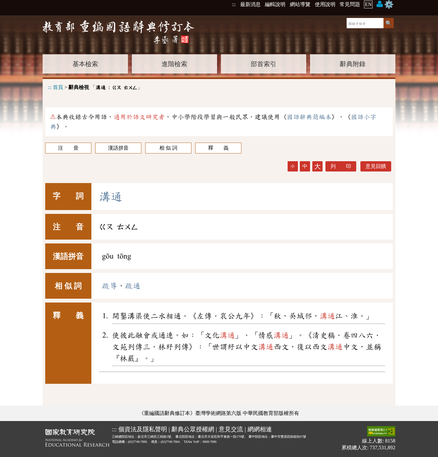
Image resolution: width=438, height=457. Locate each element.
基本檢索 (85, 63)
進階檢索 (174, 63)
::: (234, 4)
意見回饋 (376, 166)
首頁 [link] (58, 87)
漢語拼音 (118, 148)
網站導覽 (300, 4)
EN (368, 4)
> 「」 (95, 87)
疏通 (132, 286)
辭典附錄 (353, 63)
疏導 (109, 286)
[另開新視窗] (77, 439)
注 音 (68, 148)
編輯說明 (275, 4)
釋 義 (218, 148)
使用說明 (325, 4)
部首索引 (263, 63)
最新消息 (250, 4)
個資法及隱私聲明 (142, 429)
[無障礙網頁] (381, 431)
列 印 (341, 166)
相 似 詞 (168, 148)
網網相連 (260, 429)
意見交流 (231, 429)
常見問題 (350, 4)
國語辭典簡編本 (309, 117)
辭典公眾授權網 (193, 429)
